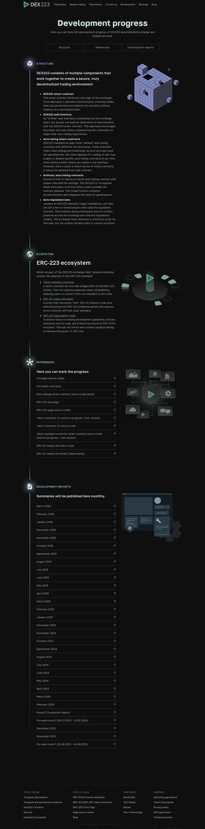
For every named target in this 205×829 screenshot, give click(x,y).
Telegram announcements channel (43, 802)
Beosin (127, 807)
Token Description (164, 802)
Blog (154, 4)
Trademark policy (163, 817)
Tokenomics (95, 4)
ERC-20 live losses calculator (89, 797)
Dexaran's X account (35, 817)
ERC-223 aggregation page (59, 315)
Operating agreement (165, 797)
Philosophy (60, 4)
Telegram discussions (36, 797)
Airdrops (143, 4)
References (102, 47)
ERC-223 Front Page (84, 807)
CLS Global (130, 802)
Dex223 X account (34, 807)
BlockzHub (129, 797)
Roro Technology (133, 812)
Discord (28, 812)
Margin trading (77, 4)
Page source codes (83, 812)
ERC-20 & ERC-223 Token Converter (92, 802)
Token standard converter (58, 282)
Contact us (111, 4)
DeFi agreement (162, 812)
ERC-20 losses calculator (58, 298)
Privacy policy (161, 807)
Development (128, 4)
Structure (64, 47)
